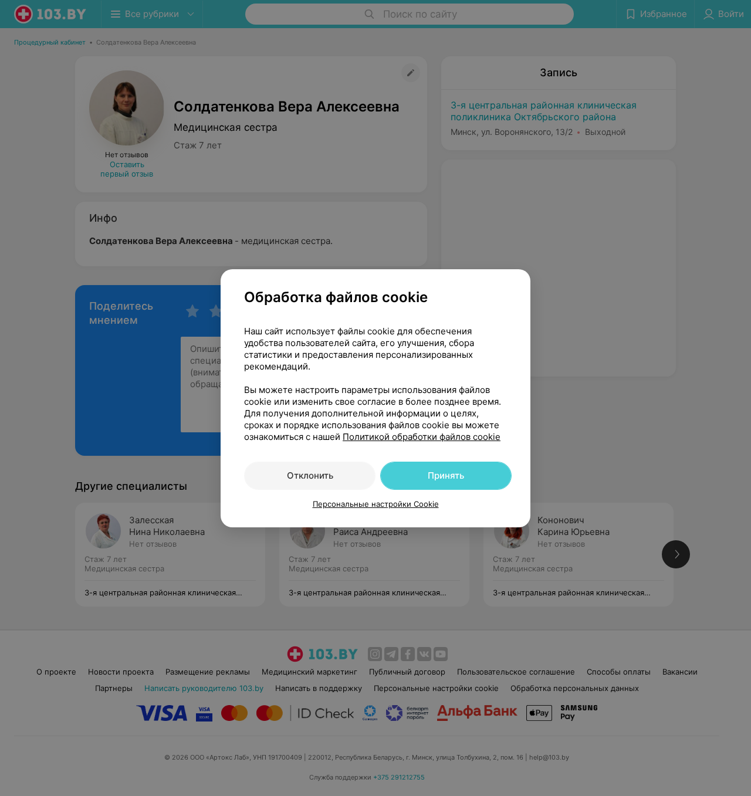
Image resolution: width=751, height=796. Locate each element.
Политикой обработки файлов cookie (421, 436)
